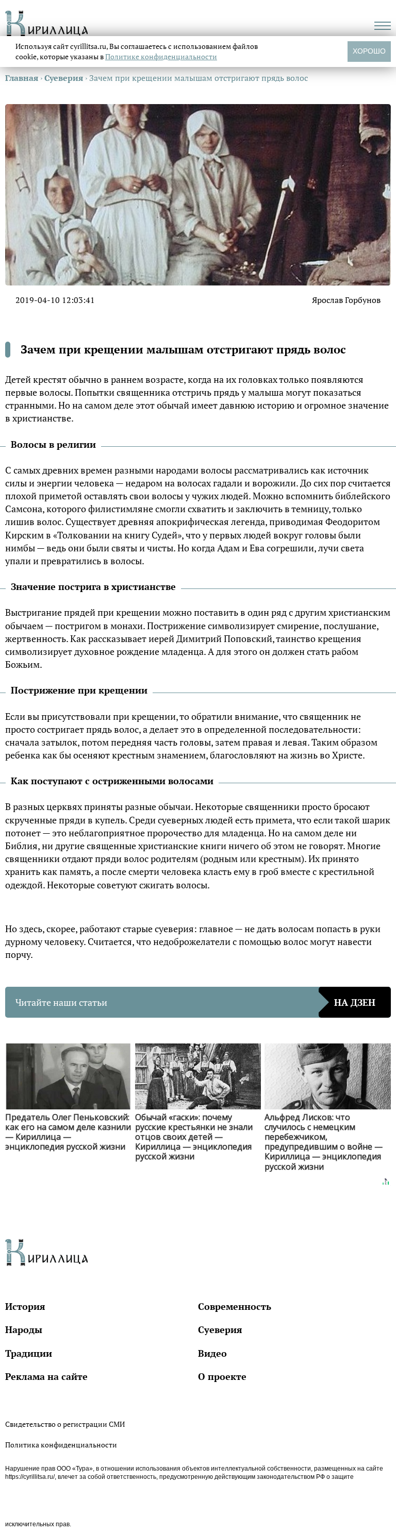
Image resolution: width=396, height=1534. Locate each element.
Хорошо (369, 51)
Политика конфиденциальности (61, 1444)
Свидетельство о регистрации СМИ (65, 1424)
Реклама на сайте (46, 1376)
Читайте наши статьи (195, 1002)
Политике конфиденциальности (161, 56)
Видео (212, 1353)
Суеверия (220, 1329)
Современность (234, 1306)
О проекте (222, 1376)
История (25, 1306)
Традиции (28, 1353)
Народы (23, 1329)
